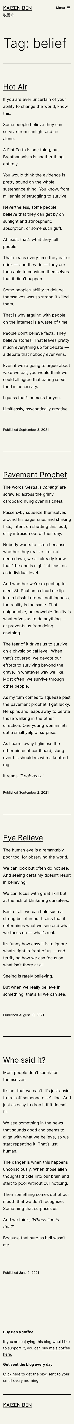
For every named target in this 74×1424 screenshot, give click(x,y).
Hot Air (15, 86)
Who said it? (24, 1059)
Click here (12, 1374)
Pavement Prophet (35, 474)
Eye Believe (23, 837)
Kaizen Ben (17, 8)
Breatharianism (17, 156)
